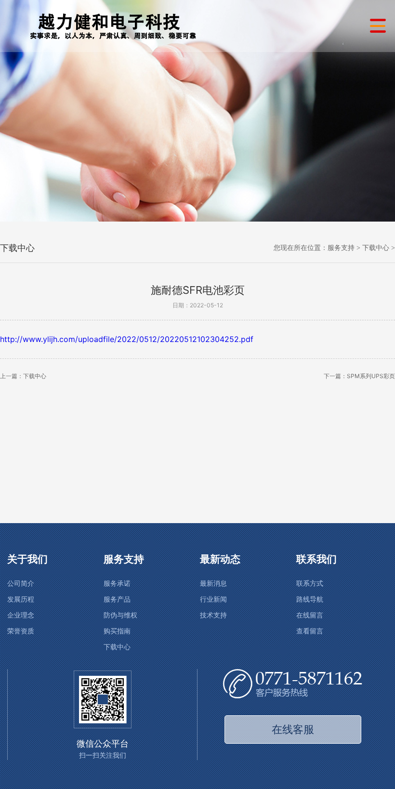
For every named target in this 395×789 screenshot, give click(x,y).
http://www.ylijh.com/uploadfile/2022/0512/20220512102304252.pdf (126, 339)
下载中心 (375, 247)
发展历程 (20, 599)
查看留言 (309, 631)
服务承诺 (117, 583)
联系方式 (309, 583)
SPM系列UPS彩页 (371, 376)
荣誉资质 (20, 631)
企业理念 (20, 615)
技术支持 (213, 615)
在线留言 (309, 615)
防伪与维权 (120, 615)
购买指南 (117, 631)
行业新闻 (213, 599)
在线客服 (293, 729)
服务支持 (341, 247)
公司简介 (20, 583)
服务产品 (117, 599)
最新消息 (213, 583)
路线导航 (309, 599)
